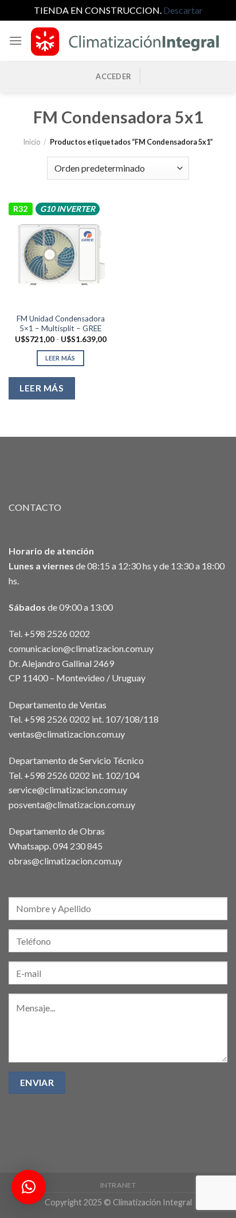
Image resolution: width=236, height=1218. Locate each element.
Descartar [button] (183, 10)
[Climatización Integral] (125, 40)
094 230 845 (78, 845)
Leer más (60, 358)
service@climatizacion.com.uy (68, 789)
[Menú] (15, 40)
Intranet (118, 1185)
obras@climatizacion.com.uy (65, 860)
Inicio (31, 141)
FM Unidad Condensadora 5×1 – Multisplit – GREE (61, 323)
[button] (28, 1187)
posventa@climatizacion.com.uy (72, 804)
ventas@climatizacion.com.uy (67, 733)
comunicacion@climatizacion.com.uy (81, 648)
